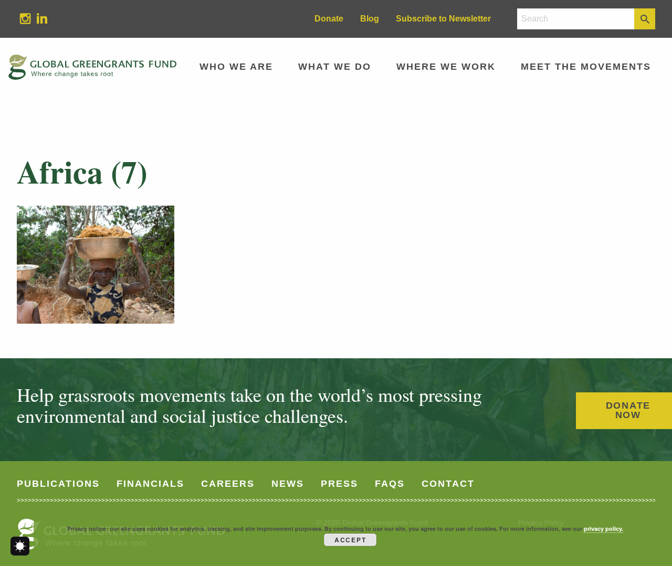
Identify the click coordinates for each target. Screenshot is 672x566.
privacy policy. (603, 528)
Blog (369, 18)
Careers (228, 483)
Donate (328, 18)
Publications (58, 483)
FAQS (390, 483)
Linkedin (38, 18)
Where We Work (446, 66)
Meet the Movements (586, 66)
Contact (448, 483)
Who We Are (236, 66)
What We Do (334, 66)
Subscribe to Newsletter (443, 18)
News (287, 483)
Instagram (21, 18)
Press (339, 483)
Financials (150, 483)
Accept (350, 539)
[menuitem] (25, 18)
